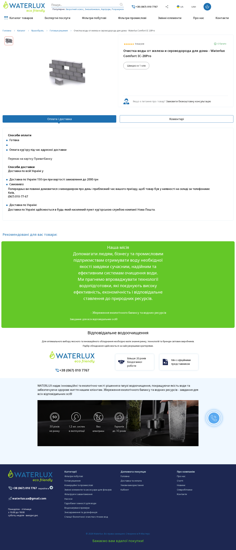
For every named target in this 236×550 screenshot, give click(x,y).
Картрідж (106, 9)
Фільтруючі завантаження (78, 494)
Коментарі (176, 119)
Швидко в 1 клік (136, 65)
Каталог (21, 30)
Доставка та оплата (131, 480)
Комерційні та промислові (78, 485)
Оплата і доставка (59, 119)
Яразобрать (37, 30)
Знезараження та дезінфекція (80, 512)
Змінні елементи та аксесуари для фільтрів (88, 489)
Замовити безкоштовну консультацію (188, 101)
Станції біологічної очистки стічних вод (86, 516)
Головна (7, 30)
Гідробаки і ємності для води (80, 503)
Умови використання (132, 485)
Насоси (68, 498)
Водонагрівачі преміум (76, 507)
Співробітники (184, 489)
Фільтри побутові (73, 476)
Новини (181, 485)
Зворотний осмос (75, 9)
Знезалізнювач (92, 9)
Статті (180, 480)
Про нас (181, 476)
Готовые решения (59, 30)
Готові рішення (72, 480)
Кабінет (125, 489)
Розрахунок (118, 9)
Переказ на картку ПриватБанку (30, 159)
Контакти (182, 494)
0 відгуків (139, 43)
